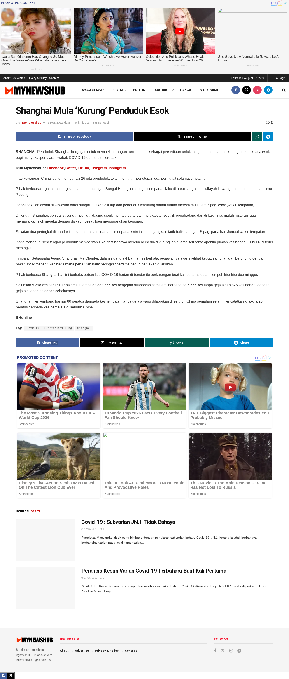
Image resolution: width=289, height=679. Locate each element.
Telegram (99, 168)
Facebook (55, 168)
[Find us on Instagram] (257, 90)
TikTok (83, 168)
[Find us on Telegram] (268, 90)
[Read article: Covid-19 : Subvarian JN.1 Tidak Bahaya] (45, 540)
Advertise (19, 78)
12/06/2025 (90, 529)
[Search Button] (284, 90)
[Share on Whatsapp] (257, 136)
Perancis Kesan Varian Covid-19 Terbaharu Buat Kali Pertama (153, 571)
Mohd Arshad (31, 122)
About (7, 78)
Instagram (117, 168)
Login (282, 78)
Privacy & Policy (37, 78)
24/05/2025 (90, 577)
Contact (54, 78)
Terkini (78, 122)
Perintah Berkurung (58, 328)
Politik (139, 90)
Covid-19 (33, 328)
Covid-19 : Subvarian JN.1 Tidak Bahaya (128, 522)
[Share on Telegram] (268, 136)
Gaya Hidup (161, 90)
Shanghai (84, 328)
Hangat (186, 90)
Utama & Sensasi (91, 90)
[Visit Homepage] (34, 90)
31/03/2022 (55, 122)
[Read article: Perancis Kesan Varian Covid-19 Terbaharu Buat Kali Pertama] (45, 588)
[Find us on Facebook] (235, 90)
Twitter (70, 168)
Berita (117, 90)
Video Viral (209, 90)
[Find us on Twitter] (246, 90)
